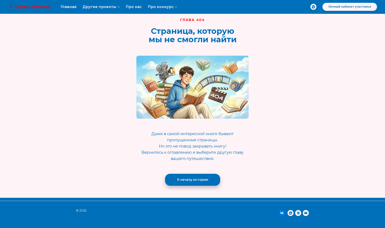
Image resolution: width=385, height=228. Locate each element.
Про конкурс (161, 7)
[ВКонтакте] (282, 213)
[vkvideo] (298, 213)
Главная (69, 7)
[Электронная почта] (306, 213)
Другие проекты (99, 7)
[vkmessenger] (313, 7)
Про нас (134, 7)
